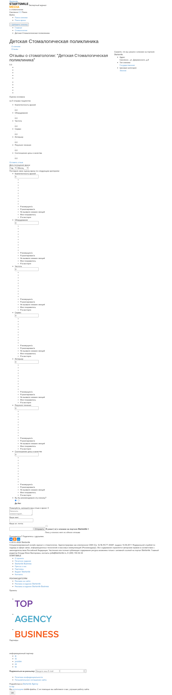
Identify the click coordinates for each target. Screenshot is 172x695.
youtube (18, 661)
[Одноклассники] (14, 539)
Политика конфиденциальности (29, 677)
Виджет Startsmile (22, 571)
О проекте (19, 558)
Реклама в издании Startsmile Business (32, 586)
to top (11, 686)
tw (16, 666)
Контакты (19, 574)
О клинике (15, 46)
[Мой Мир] (18, 539)
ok (16, 664)
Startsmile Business (23, 563)
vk (16, 658)
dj (15, 656)
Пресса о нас (20, 566)
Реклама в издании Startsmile (28, 583)
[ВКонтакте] (11, 539)
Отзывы (14, 49)
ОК (12, 692)
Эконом (123, 70)
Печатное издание (23, 561)
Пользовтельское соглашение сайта (30, 679)
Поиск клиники (21, 17)
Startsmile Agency (30, 683)
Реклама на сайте (23, 581)
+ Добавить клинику (19, 24)
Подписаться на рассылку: (22, 671)
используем (18, 689)
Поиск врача (20, 20)
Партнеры (19, 569)
